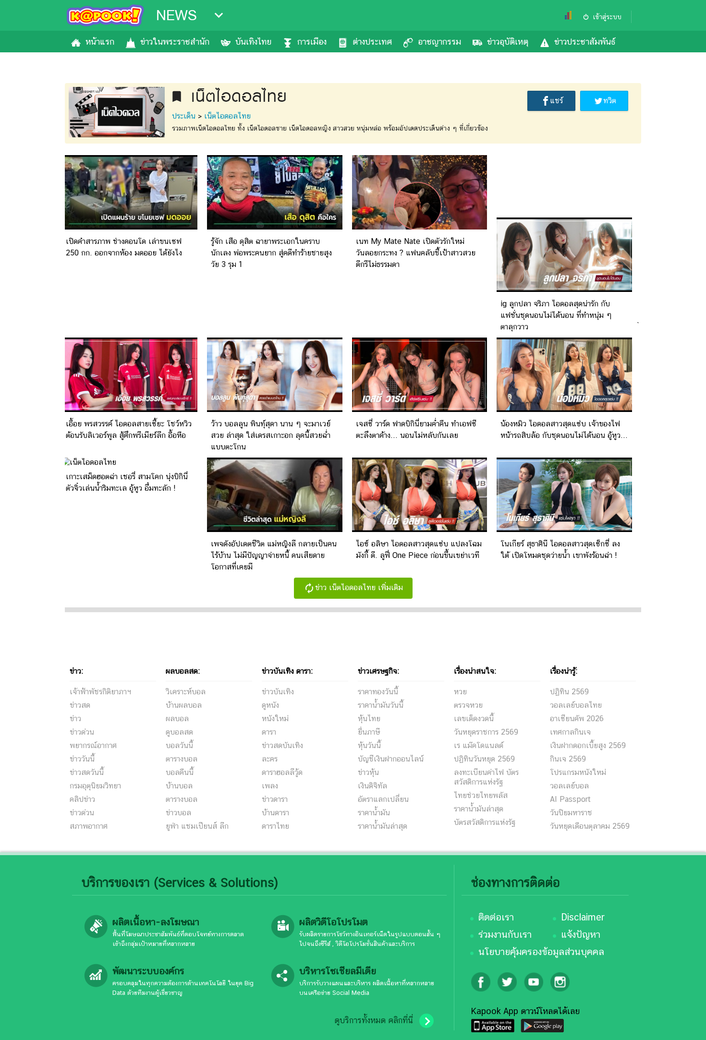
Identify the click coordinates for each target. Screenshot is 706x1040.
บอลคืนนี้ (180, 772)
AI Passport (570, 799)
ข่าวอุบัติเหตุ (507, 41)
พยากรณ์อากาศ (93, 745)
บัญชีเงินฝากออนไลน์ (391, 758)
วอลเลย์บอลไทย (576, 705)
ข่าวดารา (275, 799)
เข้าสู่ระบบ (607, 17)
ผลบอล (177, 718)
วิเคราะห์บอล (186, 691)
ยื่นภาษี (369, 732)
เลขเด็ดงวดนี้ (474, 718)
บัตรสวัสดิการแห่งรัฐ (484, 822)
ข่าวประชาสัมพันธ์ (584, 41)
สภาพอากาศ (89, 826)
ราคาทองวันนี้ (378, 691)
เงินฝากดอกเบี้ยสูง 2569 (588, 745)
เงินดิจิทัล (372, 785)
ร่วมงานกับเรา (505, 934)
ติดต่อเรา (496, 917)
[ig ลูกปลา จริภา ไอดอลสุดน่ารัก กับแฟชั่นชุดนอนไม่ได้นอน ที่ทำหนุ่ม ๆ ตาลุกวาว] (564, 289)
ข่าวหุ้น (368, 772)
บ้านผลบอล (184, 705)
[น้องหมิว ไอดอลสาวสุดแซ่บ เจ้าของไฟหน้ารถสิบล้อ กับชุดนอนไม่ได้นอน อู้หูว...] (564, 409)
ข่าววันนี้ (82, 758)
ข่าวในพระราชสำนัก (174, 41)
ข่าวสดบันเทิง (282, 745)
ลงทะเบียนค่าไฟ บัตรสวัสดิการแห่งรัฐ (486, 777)
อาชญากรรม (439, 41)
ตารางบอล (181, 758)
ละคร (270, 758)
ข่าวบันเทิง (278, 691)
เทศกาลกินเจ (570, 732)
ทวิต (609, 100)
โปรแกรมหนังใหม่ (578, 772)
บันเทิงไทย (253, 41)
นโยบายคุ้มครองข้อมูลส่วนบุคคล (541, 951)
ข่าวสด (80, 705)
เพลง (270, 785)
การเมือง (312, 41)
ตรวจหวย (468, 705)
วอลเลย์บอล (569, 785)
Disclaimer (583, 917)
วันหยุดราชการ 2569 (486, 732)
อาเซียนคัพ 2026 (577, 718)
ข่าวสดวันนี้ (87, 772)
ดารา (269, 732)
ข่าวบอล (178, 812)
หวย (460, 691)
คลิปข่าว (82, 799)
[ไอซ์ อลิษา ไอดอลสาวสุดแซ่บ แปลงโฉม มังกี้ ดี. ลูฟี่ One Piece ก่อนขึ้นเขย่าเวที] (419, 529)
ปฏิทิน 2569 (569, 691)
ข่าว (75, 718)
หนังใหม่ (275, 718)
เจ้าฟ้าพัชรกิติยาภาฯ (100, 691)
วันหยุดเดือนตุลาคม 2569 (590, 826)
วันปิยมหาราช (571, 812)
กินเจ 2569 (568, 758)
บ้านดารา (275, 812)
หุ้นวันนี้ (369, 745)
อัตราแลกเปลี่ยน (383, 799)
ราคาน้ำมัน (374, 812)
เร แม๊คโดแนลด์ (478, 745)
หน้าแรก (99, 41)
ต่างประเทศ (372, 41)
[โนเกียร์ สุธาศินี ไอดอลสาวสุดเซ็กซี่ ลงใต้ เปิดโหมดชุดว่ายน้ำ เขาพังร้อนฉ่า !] (564, 529)
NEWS (176, 15)
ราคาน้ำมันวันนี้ (380, 705)
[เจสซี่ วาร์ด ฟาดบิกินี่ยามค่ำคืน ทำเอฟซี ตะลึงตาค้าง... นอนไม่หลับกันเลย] (419, 409)
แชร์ (556, 100)
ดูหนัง (270, 705)
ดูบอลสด (179, 732)
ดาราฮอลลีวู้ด (282, 772)
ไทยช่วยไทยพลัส (481, 795)
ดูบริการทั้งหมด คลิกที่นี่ (373, 1020)
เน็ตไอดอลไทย (227, 116)
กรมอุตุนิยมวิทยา (95, 785)
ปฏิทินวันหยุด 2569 (484, 758)
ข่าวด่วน (82, 732)
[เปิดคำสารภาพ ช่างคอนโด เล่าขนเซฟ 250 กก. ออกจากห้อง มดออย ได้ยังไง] (129, 226)
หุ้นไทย (369, 718)
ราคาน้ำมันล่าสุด (382, 826)
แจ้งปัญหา (580, 934)
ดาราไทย (275, 826)
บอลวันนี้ (179, 745)
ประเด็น (183, 116)
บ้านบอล (179, 785)
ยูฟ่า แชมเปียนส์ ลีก (197, 826)
